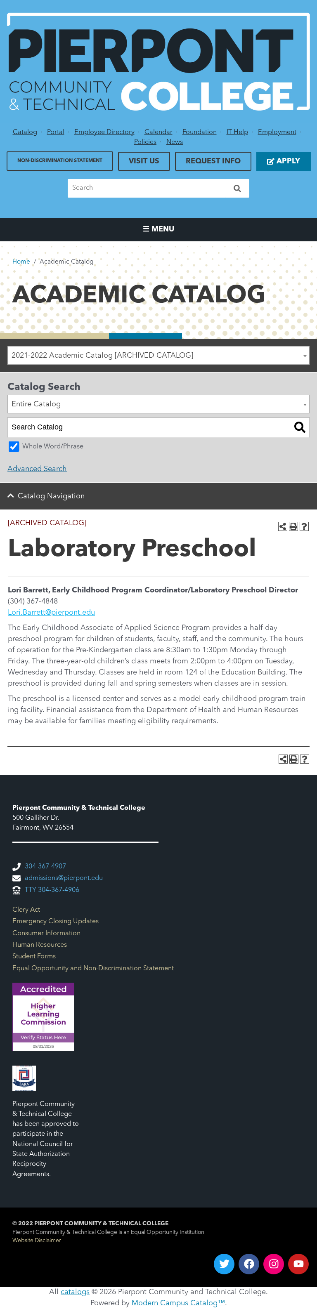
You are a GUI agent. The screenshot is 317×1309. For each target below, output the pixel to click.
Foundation (199, 132)
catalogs (75, 1292)
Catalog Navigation (51, 496)
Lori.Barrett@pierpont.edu (51, 612)
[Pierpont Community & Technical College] (158, 61)
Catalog (25, 132)
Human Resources (39, 945)
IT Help (237, 132)
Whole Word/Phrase (52, 446)
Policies (145, 142)
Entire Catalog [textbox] (36, 404)
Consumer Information (46, 933)
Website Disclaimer (36, 1240)
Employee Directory (104, 132)
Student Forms (34, 956)
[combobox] (158, 355)
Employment (277, 132)
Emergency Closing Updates (55, 921)
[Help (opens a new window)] (304, 526)
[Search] (237, 188)
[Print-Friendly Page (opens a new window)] (293, 526)
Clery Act (26, 910)
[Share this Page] (282, 526)
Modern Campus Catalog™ (178, 1303)
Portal (55, 132)
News (174, 142)
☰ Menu (158, 229)
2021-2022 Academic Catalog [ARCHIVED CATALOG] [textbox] (102, 355)
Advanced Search (37, 469)
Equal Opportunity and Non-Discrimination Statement (93, 968)
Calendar (158, 132)
